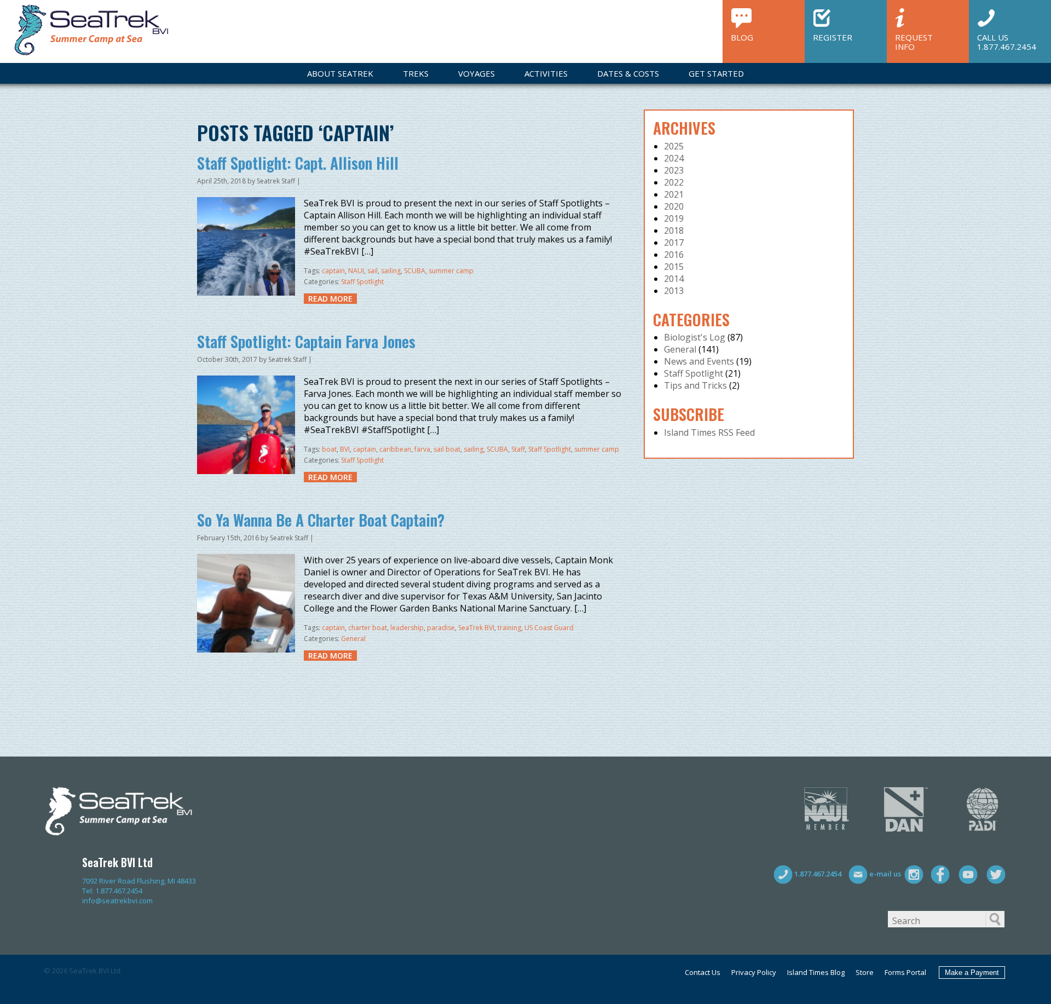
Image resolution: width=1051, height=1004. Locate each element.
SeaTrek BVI (476, 627)
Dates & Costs (628, 73)
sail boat (447, 449)
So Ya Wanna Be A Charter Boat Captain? (320, 520)
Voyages (476, 73)
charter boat (367, 627)
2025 (674, 146)
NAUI (356, 270)
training (509, 627)
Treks (416, 73)
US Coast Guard (549, 627)
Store (865, 972)
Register (832, 37)
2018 (674, 230)
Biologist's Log (694, 337)
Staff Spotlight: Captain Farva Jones (306, 341)
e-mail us (884, 874)
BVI (345, 449)
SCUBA (414, 270)
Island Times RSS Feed (709, 432)
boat (329, 449)
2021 (674, 194)
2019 (674, 218)
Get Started (716, 73)
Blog (742, 37)
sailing (391, 270)
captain (333, 270)
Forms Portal (905, 972)
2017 (674, 242)
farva (422, 449)
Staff (518, 449)
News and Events (699, 361)
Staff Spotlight (362, 281)
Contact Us (702, 972)
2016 (674, 255)
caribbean (395, 449)
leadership (407, 627)
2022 (674, 182)
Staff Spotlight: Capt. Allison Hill (298, 163)
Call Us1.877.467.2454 (1006, 41)
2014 (674, 279)
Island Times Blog (816, 972)
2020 (674, 206)
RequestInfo (914, 41)
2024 (674, 158)
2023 (674, 170)
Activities (546, 73)
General (353, 638)
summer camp (451, 270)
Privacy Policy (753, 972)
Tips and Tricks (695, 385)
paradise (441, 627)
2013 (674, 291)
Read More (330, 298)
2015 (674, 267)
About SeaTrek (340, 73)
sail (372, 270)
